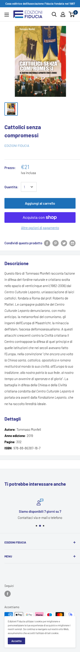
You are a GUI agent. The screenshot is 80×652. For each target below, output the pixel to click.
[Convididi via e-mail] (72, 243)
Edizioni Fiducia (16, 145)
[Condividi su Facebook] (47, 243)
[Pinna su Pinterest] (55, 243)
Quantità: (11, 187)
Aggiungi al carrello (40, 203)
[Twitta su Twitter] (64, 243)
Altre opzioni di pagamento (40, 228)
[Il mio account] (63, 14)
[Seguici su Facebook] (7, 594)
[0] (72, 14)
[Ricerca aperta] (54, 14)
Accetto (16, 641)
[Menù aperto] (6, 14)
